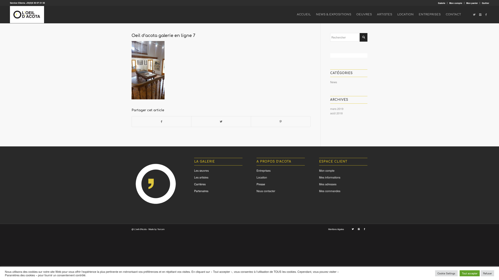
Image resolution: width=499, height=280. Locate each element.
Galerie (441, 3)
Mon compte (455, 3)
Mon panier (472, 3)
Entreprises (264, 170)
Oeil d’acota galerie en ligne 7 (163, 35)
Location (262, 177)
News (333, 82)
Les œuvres (201, 170)
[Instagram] (480, 14)
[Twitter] (474, 14)
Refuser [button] (487, 273)
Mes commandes (329, 191)
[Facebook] (486, 14)
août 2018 (336, 113)
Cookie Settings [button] (446, 273)
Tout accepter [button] (469, 273)
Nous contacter (266, 191)
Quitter (485, 3)
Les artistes (201, 177)
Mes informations (329, 177)
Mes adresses (327, 184)
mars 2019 (336, 109)
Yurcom (161, 229)
